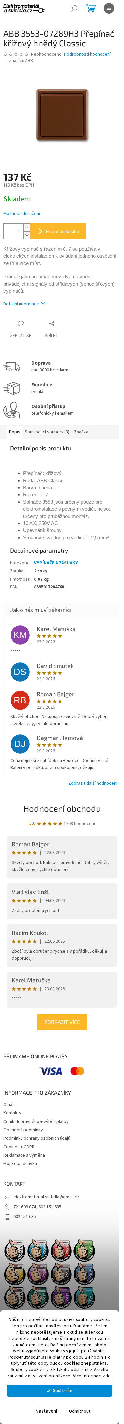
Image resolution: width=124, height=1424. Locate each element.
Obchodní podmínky (23, 1130)
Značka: (21, 60)
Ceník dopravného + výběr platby (36, 1121)
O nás (9, 1104)
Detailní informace (21, 304)
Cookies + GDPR (19, 1147)
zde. (107, 1376)
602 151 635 (24, 1216)
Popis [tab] (14, 432)
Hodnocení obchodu (62, 808)
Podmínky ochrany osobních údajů (36, 1138)
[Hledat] (74, 8)
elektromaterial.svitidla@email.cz (46, 1197)
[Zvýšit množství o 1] (26, 227)
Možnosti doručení (21, 214)
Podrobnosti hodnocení (87, 54)
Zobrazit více (62, 1022)
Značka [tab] (81, 432)
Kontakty (12, 1113)
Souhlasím (62, 1390)
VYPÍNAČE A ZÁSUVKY (56, 563)
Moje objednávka (20, 1163)
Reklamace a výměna (24, 1155)
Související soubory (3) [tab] (47, 432)
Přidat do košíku (62, 231)
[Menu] (109, 8)
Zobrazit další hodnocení (92, 783)
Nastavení (46, 1411)
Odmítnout (80, 1411)
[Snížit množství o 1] (26, 235)
